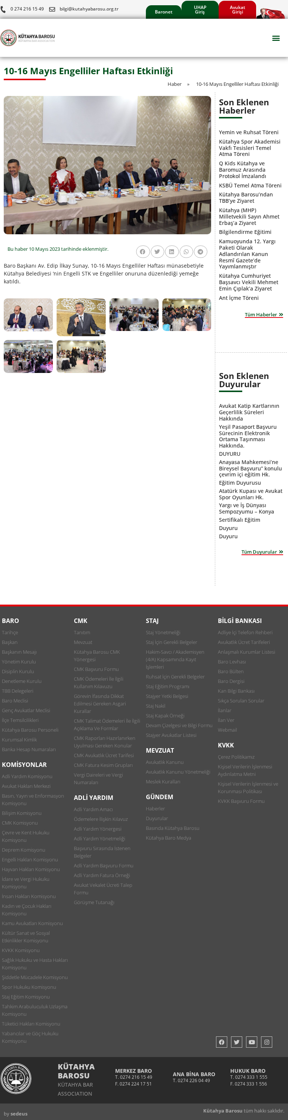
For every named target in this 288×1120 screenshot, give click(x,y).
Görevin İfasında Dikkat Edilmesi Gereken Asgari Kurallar (100, 703)
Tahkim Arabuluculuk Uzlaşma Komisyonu (35, 1010)
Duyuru (228, 528)
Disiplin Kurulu (18, 671)
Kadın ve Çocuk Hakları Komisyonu (26, 910)
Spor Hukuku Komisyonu (29, 987)
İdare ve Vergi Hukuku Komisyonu (26, 883)
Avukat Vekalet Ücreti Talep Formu (103, 889)
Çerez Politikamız (236, 756)
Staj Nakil (155, 705)
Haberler (155, 808)
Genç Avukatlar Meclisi (26, 710)
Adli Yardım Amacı (93, 809)
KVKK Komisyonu (21, 950)
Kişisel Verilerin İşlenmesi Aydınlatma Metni (245, 770)
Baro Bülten (231, 671)
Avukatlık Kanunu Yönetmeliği (178, 771)
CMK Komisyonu (20, 822)
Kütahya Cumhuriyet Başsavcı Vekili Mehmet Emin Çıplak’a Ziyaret (248, 282)
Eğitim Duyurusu (240, 482)
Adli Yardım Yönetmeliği (99, 838)
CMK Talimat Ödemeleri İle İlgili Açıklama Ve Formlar (107, 724)
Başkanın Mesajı (19, 651)
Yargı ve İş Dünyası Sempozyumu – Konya (246, 508)
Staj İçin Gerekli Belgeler (171, 642)
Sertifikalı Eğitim (239, 519)
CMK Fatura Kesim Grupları (103, 765)
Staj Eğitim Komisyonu (26, 996)
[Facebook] (221, 1042)
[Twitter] (236, 1042)
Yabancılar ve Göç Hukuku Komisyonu (30, 1037)
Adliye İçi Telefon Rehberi (245, 632)
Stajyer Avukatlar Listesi (171, 735)
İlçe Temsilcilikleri (20, 720)
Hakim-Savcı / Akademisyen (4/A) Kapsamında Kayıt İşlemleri (175, 659)
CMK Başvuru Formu (96, 669)
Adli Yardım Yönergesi (98, 828)
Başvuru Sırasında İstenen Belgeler (102, 852)
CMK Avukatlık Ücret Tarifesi (104, 755)
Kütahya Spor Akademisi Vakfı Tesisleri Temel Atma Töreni (249, 148)
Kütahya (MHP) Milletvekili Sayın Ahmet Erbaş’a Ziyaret (249, 216)
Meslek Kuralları (163, 781)
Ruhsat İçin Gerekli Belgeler (175, 676)
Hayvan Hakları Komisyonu (31, 869)
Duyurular (157, 818)
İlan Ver (226, 720)
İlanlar (224, 710)
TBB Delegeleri (17, 690)
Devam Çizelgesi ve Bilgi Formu (179, 725)
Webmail (227, 729)
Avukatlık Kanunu (165, 762)
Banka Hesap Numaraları (29, 749)
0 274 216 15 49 (27, 9)
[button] (276, 38)
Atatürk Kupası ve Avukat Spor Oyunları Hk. (250, 494)
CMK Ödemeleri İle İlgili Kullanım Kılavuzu (98, 682)
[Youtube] (251, 1042)
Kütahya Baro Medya (168, 837)
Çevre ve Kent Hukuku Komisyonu (26, 836)
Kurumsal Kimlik (19, 739)
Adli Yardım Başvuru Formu (104, 865)
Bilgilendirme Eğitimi (245, 231)
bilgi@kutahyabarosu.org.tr (89, 9)
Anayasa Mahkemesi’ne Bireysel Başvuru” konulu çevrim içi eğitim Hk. (250, 468)
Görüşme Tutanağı (94, 902)
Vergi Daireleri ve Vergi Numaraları (98, 778)
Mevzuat (83, 642)
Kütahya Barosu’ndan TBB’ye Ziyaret (246, 197)
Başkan (10, 642)
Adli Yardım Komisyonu (27, 776)
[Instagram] (266, 1042)
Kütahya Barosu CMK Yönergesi (97, 655)
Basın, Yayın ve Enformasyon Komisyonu (33, 799)
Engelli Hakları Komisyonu (30, 859)
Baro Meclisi (15, 700)
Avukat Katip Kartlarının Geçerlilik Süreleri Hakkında (249, 412)
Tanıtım (82, 632)
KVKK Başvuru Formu (241, 801)
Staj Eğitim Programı (167, 686)
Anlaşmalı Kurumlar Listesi (246, 651)
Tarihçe (10, 632)
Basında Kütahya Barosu (173, 828)
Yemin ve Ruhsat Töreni (249, 132)
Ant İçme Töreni (239, 297)
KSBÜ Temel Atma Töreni (250, 185)
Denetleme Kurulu (22, 681)
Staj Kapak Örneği (165, 715)
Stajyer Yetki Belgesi (167, 696)
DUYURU (229, 453)
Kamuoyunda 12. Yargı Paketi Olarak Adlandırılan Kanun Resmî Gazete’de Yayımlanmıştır (247, 254)
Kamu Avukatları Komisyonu (32, 923)
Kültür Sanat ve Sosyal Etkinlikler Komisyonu (26, 937)
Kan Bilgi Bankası (236, 690)
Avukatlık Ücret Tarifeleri (244, 642)
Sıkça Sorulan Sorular (241, 700)
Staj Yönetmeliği (163, 632)
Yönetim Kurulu (19, 661)
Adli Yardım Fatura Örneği (102, 875)
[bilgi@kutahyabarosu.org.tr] (52, 9)
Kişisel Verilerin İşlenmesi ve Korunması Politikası (248, 787)
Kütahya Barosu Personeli (30, 729)
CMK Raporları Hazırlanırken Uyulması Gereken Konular (104, 742)
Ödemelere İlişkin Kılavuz (101, 819)
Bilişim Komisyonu (22, 813)
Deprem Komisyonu (23, 849)
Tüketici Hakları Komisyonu (31, 1023)
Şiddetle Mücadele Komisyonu (35, 977)
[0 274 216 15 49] (3, 9)
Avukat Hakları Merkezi (26, 786)
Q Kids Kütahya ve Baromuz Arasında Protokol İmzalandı (242, 170)
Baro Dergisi (231, 681)
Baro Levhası (232, 661)
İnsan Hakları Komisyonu (29, 896)
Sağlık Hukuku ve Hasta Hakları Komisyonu (35, 964)
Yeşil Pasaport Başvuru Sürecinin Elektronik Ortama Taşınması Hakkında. (248, 436)
